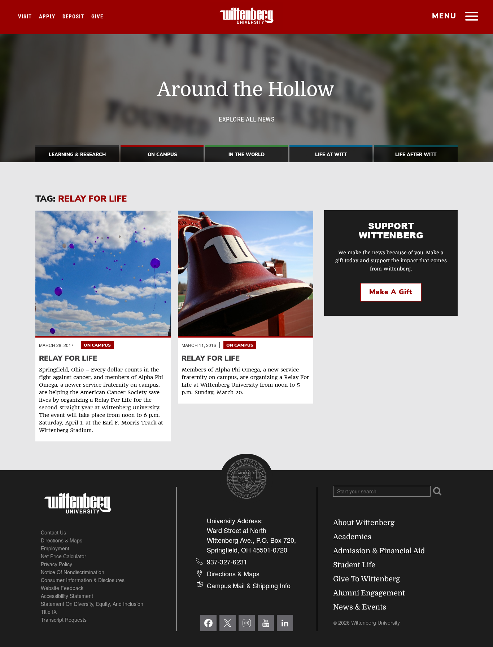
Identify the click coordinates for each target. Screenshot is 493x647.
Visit (25, 16)
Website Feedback (62, 587)
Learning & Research (77, 154)
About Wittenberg (363, 523)
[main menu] (471, 17)
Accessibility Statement (67, 595)
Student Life (354, 565)
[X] (227, 623)
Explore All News (246, 119)
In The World (246, 154)
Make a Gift (391, 292)
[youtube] (266, 623)
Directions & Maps (61, 540)
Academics (352, 537)
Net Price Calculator (63, 556)
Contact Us (53, 532)
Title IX (49, 611)
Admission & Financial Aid (379, 551)
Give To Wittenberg (366, 579)
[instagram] (247, 623)
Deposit (73, 16)
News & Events (359, 607)
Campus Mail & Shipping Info (249, 585)
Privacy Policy (56, 564)
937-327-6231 (227, 561)
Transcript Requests (64, 619)
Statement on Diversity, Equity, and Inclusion (92, 603)
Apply (47, 16)
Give (97, 16)
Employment (55, 548)
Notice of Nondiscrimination (72, 572)
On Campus (162, 154)
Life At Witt (331, 154)
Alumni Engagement (369, 593)
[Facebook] (208, 623)
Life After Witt (415, 154)
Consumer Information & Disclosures (83, 580)
